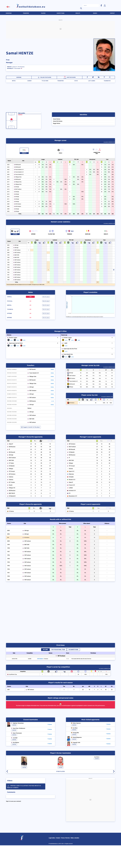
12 (39, 167)
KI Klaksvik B (12, 496)
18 (31, 468)
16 (86, 213)
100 (81, 386)
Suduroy (11, 479)
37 (50, 466)
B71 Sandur (12, 482)
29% (113, 176)
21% (113, 181)
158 (106, 384)
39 (50, 446)
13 (39, 186)
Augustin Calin (76, 742)
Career (29, 80)
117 (112, 372)
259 (39, 213)
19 (41, 471)
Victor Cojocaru (77, 723)
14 (106, 381)
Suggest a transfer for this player (31, 427)
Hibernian (71, 474)
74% (43, 164)
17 (31, 455)
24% (109, 181)
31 (101, 176)
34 (101, 181)
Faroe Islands (17, 68)
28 (101, 191)
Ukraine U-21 (72, 479)
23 (39, 164)
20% (82, 176)
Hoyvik (10, 485)
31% (50, 176)
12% (109, 164)
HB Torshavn (18, 204)
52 (41, 446)
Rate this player (46, 296)
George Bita (76, 732)
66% (105, 189)
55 (106, 375)
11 (39, 201)
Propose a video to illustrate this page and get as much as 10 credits (24, 786)
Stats (76, 80)
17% (90, 172)
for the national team (58, 649)
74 (106, 372)
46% (74, 213)
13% (46, 164)
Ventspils (71, 477)
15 (35, 446)
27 (39, 179)
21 (112, 381)
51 (41, 460)
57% (113, 191)
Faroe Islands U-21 (19, 169)
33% (98, 172)
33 (50, 452)
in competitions (73, 649)
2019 (66, 356)
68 (80, 384)
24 (69, 213)
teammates (107, 80)
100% (65, 179)
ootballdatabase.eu (32, 7)
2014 (72, 340)
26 (39, 176)
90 (95, 402)
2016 (18, 340)
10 (50, 455)
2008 (79, 340)
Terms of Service (65, 838)
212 (106, 386)
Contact (58, 838)
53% (87, 384)
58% (43, 176)
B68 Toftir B (12, 493)
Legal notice (52, 838)
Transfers (60, 80)
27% (87, 372)
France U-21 (72, 485)
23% (109, 204)
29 (101, 189)
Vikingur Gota (18, 176)
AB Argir (17, 186)
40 (41, 452)
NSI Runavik (18, 164)
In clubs (45, 649)
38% (46, 186)
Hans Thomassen (17, 733)
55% (105, 176)
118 (112, 386)
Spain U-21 (71, 471)
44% (98, 213)
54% (43, 213)
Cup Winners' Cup (13, 674)
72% (105, 164)
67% (50, 167)
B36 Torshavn (18, 189)
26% (46, 181)
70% (43, 184)
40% (74, 176)
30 (101, 204)
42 (80, 378)
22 (31, 452)
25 (101, 164)
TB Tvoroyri (12, 471)
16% (113, 164)
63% (43, 179)
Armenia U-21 (72, 490)
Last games (91, 80)
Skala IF (11, 444)
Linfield (71, 487)
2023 (66, 345)
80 (112, 384)
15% (46, 179)
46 (50, 474)
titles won (45, 80)
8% (42, 167)
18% (93, 372)
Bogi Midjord (96, 756)
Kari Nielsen (16, 742)
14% (109, 191)
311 (101, 213)
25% (46, 167)
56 (80, 372)
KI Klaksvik (11, 466)
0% (107, 402)
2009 (24, 340)
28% (50, 213)
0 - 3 (68, 658)
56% (43, 181)
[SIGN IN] (105, 5)
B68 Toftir (17, 255)
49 (41, 449)
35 (101, 184)
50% (74, 164)
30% (43, 191)
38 (41, 455)
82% (50, 201)
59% (43, 204)
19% (50, 181)
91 (106, 378)
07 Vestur (11, 463)
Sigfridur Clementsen (18, 723)
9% (42, 201)
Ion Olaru (75, 728)
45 (41, 444)
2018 (66, 340)
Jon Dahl (15, 737)
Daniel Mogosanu (77, 737)
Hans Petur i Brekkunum (19, 728)
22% (50, 179)
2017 (12, 340)
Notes (14, 80)
